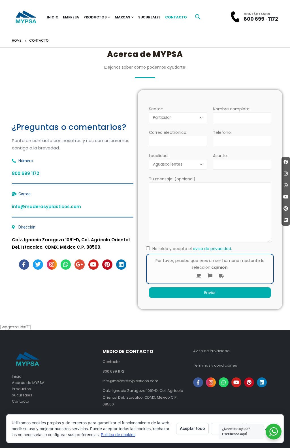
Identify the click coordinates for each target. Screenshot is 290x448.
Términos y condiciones (215, 365)
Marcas (122, 17)
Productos (95, 17)
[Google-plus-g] (79, 264)
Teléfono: (222, 132)
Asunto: (220, 156)
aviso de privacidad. (212, 249)
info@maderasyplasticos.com (46, 207)
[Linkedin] (121, 264)
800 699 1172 (25, 173)
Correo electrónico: (168, 132)
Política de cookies (118, 434)
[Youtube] (93, 264)
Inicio (17, 376)
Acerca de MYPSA (28, 382)
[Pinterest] (107, 264)
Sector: (156, 109)
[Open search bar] (198, 16)
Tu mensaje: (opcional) (172, 179)
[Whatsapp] (66, 264)
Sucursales (149, 17)
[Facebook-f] (24, 264)
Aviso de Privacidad (211, 351)
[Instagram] (52, 264)
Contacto (176, 17)
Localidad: (159, 156)
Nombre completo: (231, 109)
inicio (52, 17)
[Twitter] (38, 264)
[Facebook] (286, 162)
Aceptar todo (192, 428)
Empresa (71, 17)
